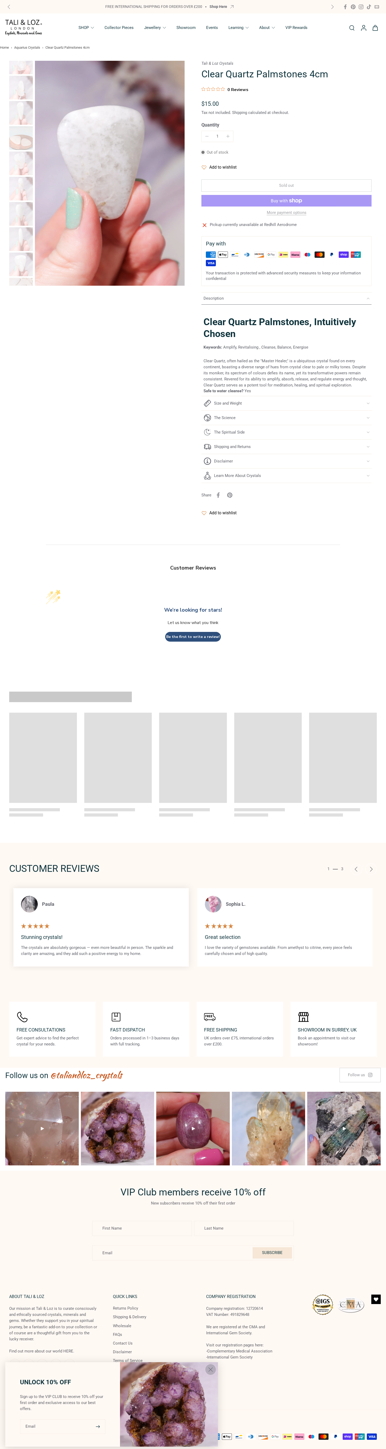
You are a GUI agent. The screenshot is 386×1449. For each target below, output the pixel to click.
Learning (235, 27)
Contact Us (123, 1343)
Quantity (210, 125)
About (264, 27)
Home (4, 47)
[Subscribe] (98, 1426)
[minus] (207, 136)
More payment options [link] (286, 213)
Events (212, 27)
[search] (352, 27)
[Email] (377, 7)
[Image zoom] (110, 173)
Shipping (240, 112)
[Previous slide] (9, 7)
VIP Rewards (296, 27)
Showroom (186, 27)
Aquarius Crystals (27, 47)
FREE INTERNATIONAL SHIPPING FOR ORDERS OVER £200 (153, 6)
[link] (360, 1075)
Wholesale (122, 1326)
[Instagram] (361, 7)
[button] (286, 185)
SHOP (84, 27)
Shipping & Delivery (129, 1317)
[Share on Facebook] (218, 495)
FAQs (117, 1334)
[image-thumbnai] (21, 62)
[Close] (210, 1369)
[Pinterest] (353, 7)
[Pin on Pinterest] (230, 495)
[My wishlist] (376, 1299)
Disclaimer (122, 1352)
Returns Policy (125, 1308)
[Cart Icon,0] (375, 28)
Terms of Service (128, 1360)
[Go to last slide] (356, 869)
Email (30, 1426)
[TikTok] (369, 7)
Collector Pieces (119, 27)
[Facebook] (345, 7)
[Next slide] (332, 7)
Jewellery (152, 27)
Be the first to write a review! (193, 636)
